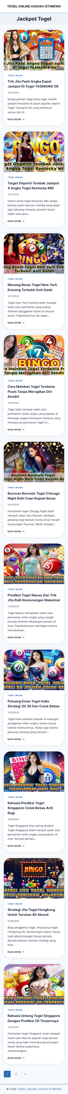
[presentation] (34, 50)
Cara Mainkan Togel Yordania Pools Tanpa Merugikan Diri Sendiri (31, 392)
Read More (16, 119)
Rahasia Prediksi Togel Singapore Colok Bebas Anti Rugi (30, 808)
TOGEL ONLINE (15, 75)
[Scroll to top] (62, 1082)
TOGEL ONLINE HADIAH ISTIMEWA (39, 1089)
